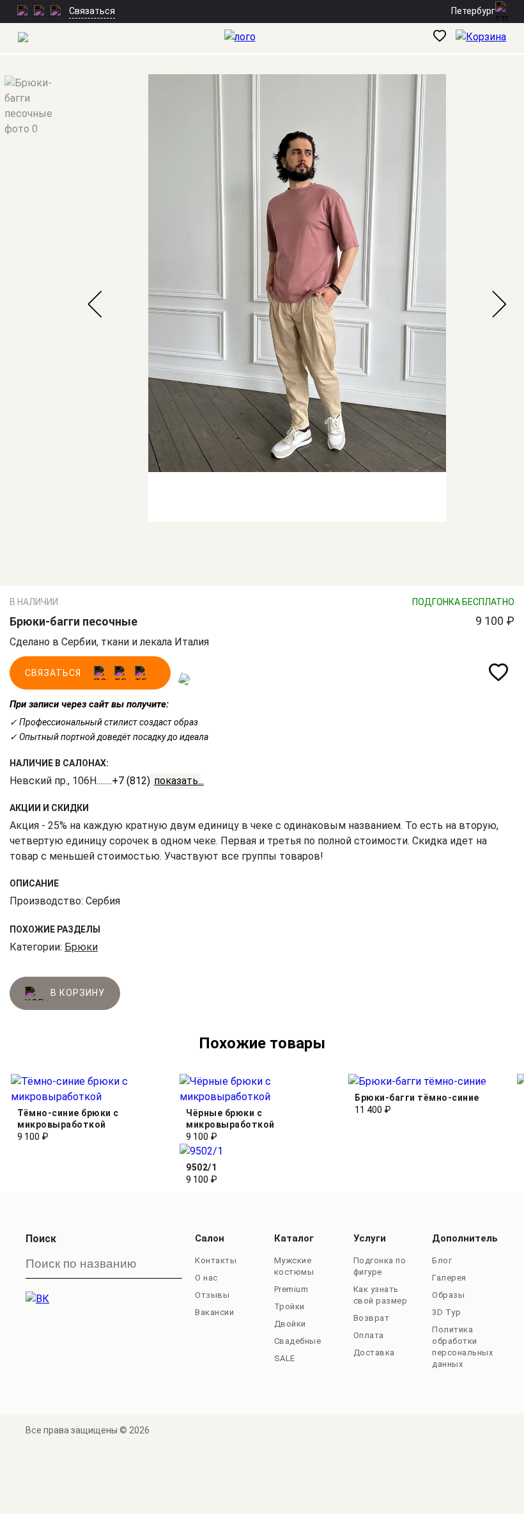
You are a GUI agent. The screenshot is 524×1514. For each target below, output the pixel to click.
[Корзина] (490, 38)
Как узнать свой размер (380, 1294)
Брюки (81, 947)
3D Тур (446, 1312)
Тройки (289, 1306)
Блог (442, 1260)
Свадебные (297, 1341)
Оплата (368, 1335)
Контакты (215, 1260)
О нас (206, 1277)
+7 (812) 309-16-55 (156, 781)
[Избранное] (444, 38)
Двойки (290, 1324)
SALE (284, 1358)
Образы (448, 1295)
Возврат (371, 1318)
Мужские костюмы (294, 1266)
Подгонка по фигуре (379, 1266)
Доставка (374, 1352)
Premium (291, 1289)
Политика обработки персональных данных (462, 1347)
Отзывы (212, 1295)
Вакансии (214, 1312)
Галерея (449, 1277)
